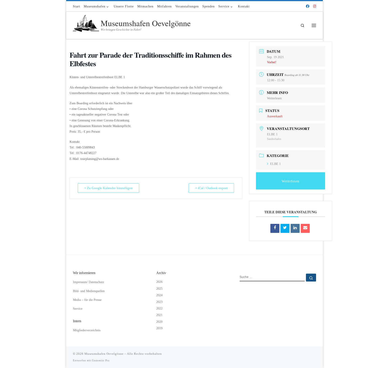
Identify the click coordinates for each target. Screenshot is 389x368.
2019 (159, 328)
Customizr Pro (101, 360)
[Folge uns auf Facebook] (307, 6)
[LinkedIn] (295, 228)
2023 (159, 302)
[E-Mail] (305, 228)
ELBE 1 (275, 164)
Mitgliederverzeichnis (86, 330)
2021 (159, 315)
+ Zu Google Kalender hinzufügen (108, 188)
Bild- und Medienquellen (89, 291)
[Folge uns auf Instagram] (314, 6)
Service (77, 308)
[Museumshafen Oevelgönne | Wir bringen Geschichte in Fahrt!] (86, 24)
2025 (159, 288)
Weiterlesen (274, 98)
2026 (159, 282)
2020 (159, 321)
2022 (159, 308)
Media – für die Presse (87, 300)
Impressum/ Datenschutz (88, 282)
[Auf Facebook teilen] (274, 228)
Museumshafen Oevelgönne (104, 353)
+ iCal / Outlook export (211, 188)
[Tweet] (284, 228)
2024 (159, 295)
